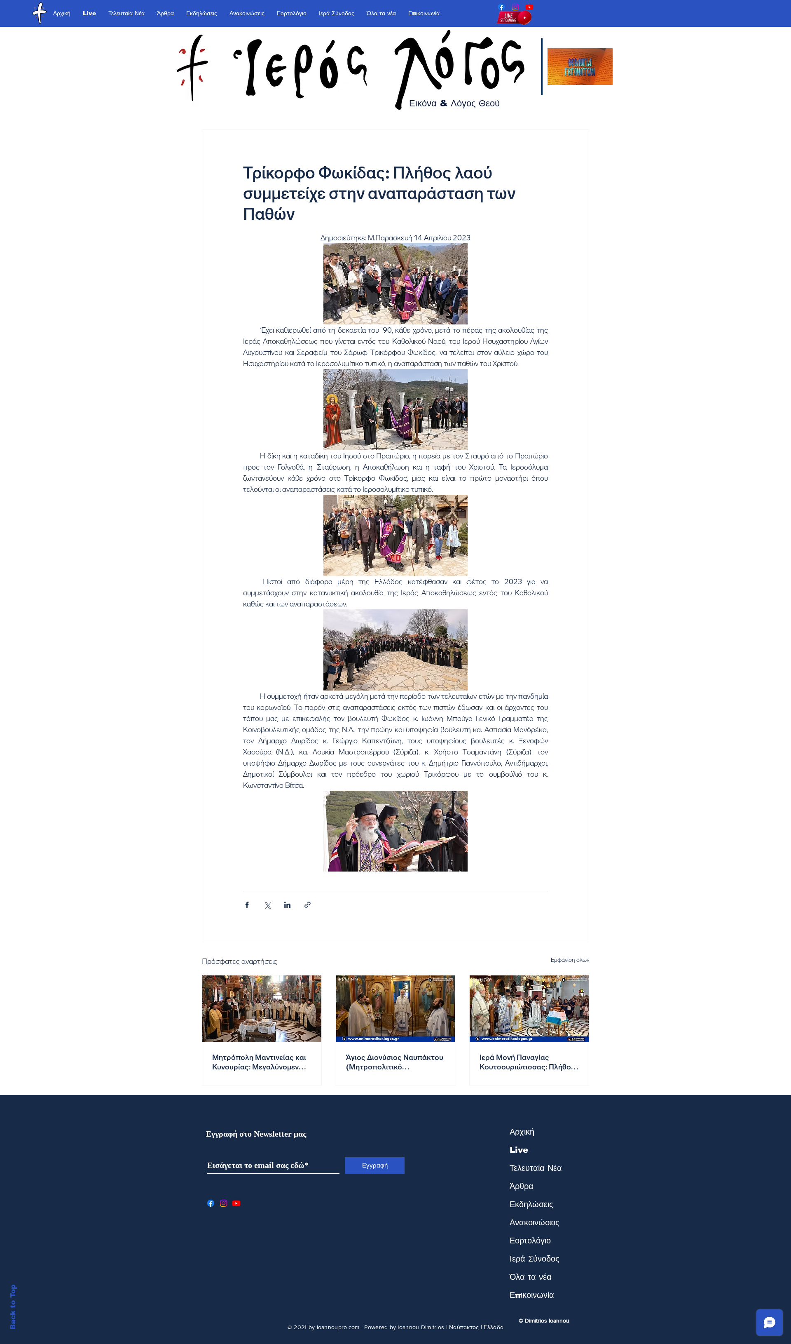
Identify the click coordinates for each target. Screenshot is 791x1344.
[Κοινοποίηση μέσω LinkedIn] (287, 905)
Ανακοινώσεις (534, 1222)
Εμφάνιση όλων (570, 959)
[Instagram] (515, 7)
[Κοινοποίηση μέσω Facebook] (247, 905)
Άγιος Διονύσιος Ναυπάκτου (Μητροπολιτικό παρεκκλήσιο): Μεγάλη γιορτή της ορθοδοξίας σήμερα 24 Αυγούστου (394, 1062)
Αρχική (522, 1131)
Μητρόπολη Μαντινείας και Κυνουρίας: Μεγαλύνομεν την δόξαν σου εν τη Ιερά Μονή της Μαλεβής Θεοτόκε (260, 1062)
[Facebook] (501, 7)
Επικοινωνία (532, 1294)
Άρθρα (522, 1186)
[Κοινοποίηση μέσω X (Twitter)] (267, 905)
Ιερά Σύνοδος (534, 1258)
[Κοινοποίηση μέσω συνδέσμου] (307, 905)
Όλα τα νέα (531, 1276)
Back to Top (13, 1307)
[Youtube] (529, 7)
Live (519, 1149)
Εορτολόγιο (530, 1240)
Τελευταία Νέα (536, 1167)
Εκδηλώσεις (531, 1204)
